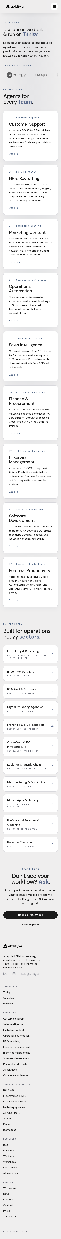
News (6, 1193)
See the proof (30, 924)
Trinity (6, 992)
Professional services (15, 1101)
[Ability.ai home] (15, 6)
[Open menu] (54, 6)
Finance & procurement (16, 1047)
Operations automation (16, 1035)
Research (8, 1150)
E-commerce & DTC (14, 1096)
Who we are (10, 1188)
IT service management (16, 1052)
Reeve (6, 1124)
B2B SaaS (8, 1090)
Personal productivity (15, 1064)
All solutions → (11, 1069)
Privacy (7, 1210)
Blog (5, 1145)
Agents (7, 1118)
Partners (8, 1199)
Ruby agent (9, 1130)
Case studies (10, 1167)
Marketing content (13, 1030)
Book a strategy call (30, 915)
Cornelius (8, 998)
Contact (8, 1205)
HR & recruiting (11, 1041)
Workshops (9, 1162)
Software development (16, 1058)
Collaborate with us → (15, 1075)
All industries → (11, 1113)
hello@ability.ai (30, 974)
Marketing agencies (14, 1107)
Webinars (8, 1156)
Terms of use (10, 1216)
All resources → (12, 1173)
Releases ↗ (9, 1003)
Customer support (13, 1018)
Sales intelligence (13, 1024)
